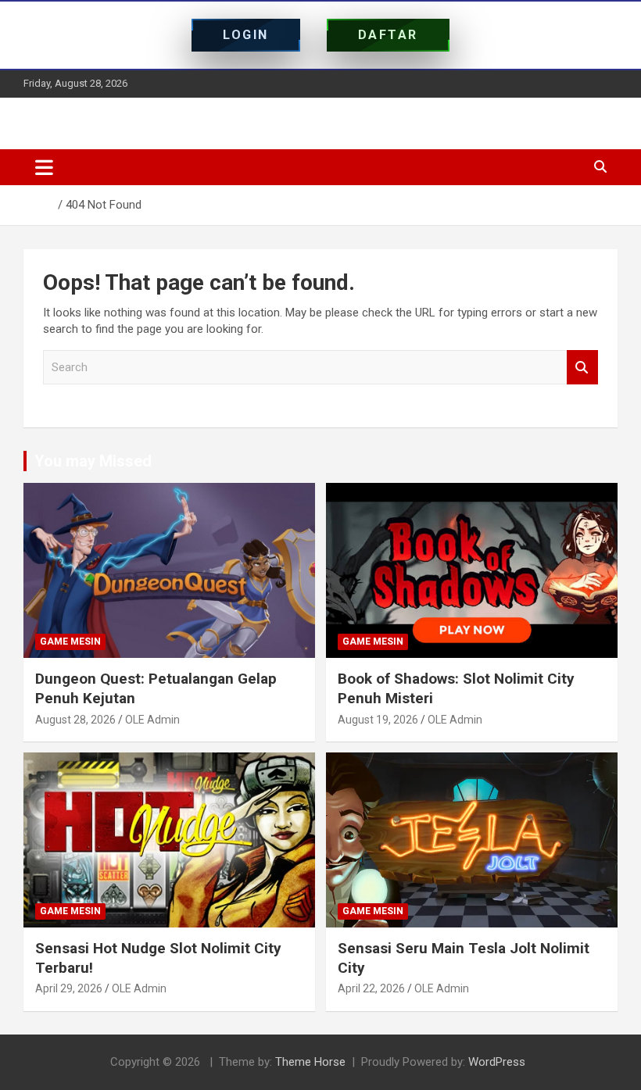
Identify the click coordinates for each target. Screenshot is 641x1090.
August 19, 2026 (378, 719)
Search (582, 367)
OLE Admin (152, 719)
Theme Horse (310, 1062)
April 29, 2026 (68, 988)
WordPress (496, 1062)
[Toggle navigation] (44, 167)
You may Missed (93, 461)
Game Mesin (70, 641)
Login (246, 34)
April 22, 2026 (371, 988)
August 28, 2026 (75, 719)
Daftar (388, 34)
